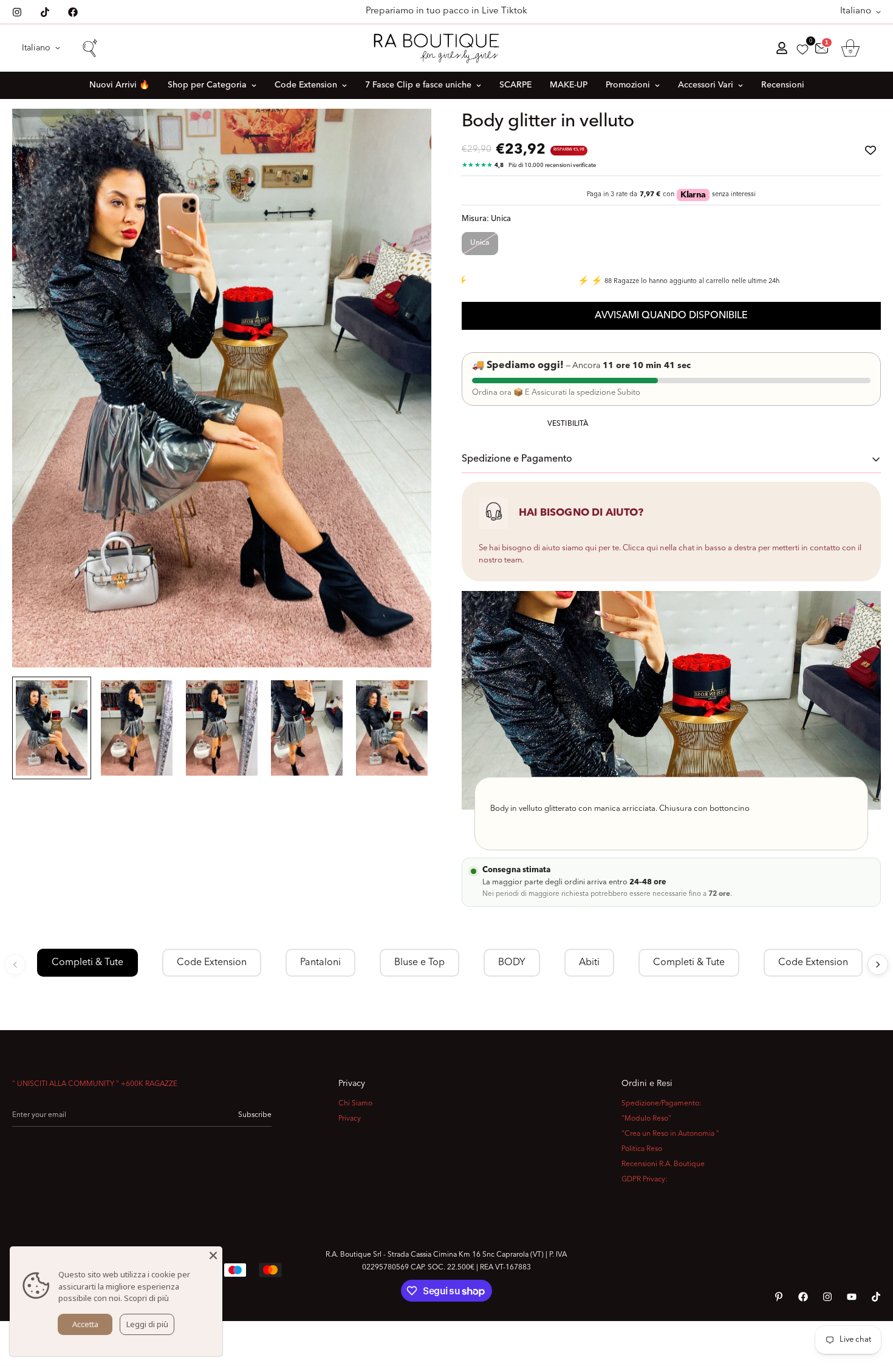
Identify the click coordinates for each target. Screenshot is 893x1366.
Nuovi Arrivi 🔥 (119, 85)
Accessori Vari (705, 85)
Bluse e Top (419, 963)
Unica (480, 243)
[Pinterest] (779, 1297)
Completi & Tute (87, 963)
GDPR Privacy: (644, 1179)
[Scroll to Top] (869, 1300)
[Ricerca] (89, 48)
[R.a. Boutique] (446, 48)
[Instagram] (17, 12)
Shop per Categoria (207, 85)
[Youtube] (852, 1297)
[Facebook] (73, 12)
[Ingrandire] (405, 134)
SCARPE (515, 85)
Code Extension (306, 85)
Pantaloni (320, 963)
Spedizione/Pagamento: (661, 1103)
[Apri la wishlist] (802, 49)
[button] (850, 48)
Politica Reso (641, 1149)
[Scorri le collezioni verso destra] (877, 964)
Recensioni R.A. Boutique (663, 1164)
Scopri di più (146, 1298)
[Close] (213, 1255)
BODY (511, 963)
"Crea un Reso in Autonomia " (670, 1134)
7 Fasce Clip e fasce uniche (418, 85)
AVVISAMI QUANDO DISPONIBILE (671, 316)
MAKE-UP (568, 85)
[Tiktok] (45, 12)
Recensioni (782, 85)
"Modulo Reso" (646, 1118)
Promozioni (628, 85)
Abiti (589, 963)
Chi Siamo (355, 1103)
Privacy (349, 1118)
